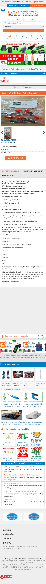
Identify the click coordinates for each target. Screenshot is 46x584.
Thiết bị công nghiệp (18, 69)
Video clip (40, 39)
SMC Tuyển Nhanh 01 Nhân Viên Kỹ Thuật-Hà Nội (19, 467)
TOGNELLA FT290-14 (34, 69)
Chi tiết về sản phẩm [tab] (10, 171)
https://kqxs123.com (33, 572)
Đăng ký (25, 5)
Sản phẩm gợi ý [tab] (8, 175)
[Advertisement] (23, 310)
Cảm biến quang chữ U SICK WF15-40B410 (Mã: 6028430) (33, 405)
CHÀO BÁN (8, 534)
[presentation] (38, 337)
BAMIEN (7, 530)
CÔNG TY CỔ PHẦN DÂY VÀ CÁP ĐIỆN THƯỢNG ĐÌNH (22, 459)
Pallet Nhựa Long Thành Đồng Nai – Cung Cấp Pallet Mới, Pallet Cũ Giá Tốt (11, 423)
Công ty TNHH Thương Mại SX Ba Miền (22, 444)
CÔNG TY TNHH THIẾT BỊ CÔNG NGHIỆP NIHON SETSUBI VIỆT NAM (36, 444)
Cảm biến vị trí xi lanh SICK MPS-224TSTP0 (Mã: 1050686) (11, 405)
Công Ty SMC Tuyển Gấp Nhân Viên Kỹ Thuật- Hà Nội (21, 491)
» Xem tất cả (39, 463)
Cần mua (16, 39)
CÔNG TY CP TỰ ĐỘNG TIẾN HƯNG (8, 459)
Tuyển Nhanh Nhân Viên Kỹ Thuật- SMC (16, 483)
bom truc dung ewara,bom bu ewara (6, 384)
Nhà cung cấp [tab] (22, 20)
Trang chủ (5, 69)
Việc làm (9, 39)
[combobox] (23, 26)
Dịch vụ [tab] (32, 20)
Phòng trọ (9, 572)
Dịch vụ (23, 39)
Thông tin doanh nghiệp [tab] (33, 171)
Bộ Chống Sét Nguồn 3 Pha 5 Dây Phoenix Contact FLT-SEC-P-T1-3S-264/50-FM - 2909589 (33, 423)
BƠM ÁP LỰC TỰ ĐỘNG (17, 384)
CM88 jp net (8, 499)
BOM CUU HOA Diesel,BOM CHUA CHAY (28, 384)
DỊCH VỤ (7, 543)
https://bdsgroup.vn (20, 572)
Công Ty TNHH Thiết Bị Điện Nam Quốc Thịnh (36, 459)
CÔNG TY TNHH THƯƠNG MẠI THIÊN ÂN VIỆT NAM (8, 444)
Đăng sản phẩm (39, 5)
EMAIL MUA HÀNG (16, 158)
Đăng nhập (14, 5)
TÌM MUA (7, 539)
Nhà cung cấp (31, 39)
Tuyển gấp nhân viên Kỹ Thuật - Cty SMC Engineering (21, 475)
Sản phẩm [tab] (10, 20)
